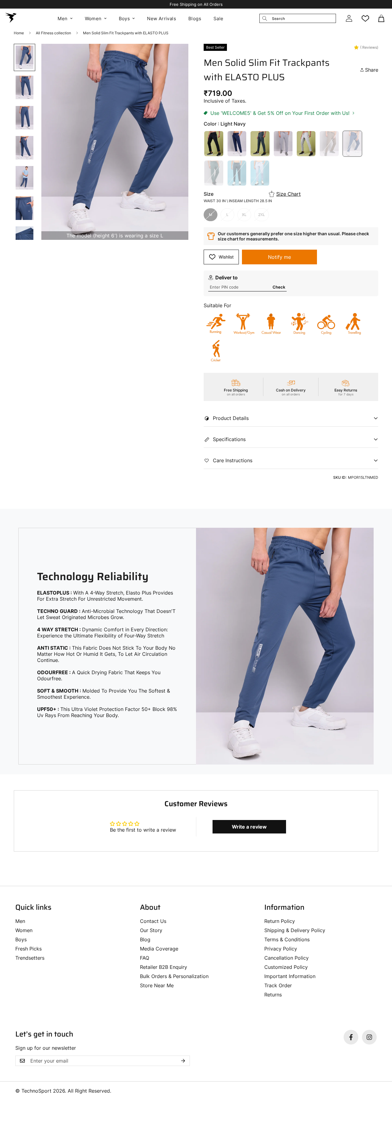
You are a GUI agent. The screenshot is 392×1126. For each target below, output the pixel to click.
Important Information (289, 976)
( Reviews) (369, 47)
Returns (273, 995)
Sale (218, 18)
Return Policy (279, 921)
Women (93, 18)
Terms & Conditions (287, 939)
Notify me (279, 257)
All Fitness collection (53, 33)
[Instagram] (369, 1037)
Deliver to (226, 277)
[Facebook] (351, 1037)
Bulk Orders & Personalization (174, 976)
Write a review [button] (249, 827)
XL (244, 214)
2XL (261, 214)
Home (19, 33)
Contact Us (153, 921)
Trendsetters (29, 958)
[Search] (265, 18)
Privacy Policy (280, 949)
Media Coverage (159, 949)
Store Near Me (157, 985)
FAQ (144, 958)
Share (371, 70)
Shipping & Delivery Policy (294, 930)
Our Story (151, 930)
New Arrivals (161, 18)
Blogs (194, 18)
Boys (124, 18)
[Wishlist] (365, 18)
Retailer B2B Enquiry (163, 967)
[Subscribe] (183, 1061)
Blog (145, 939)
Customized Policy (286, 967)
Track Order (278, 985)
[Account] (348, 18)
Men (62, 18)
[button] (382, 18)
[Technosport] (11, 18)
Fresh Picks (28, 949)
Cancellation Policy (286, 958)
